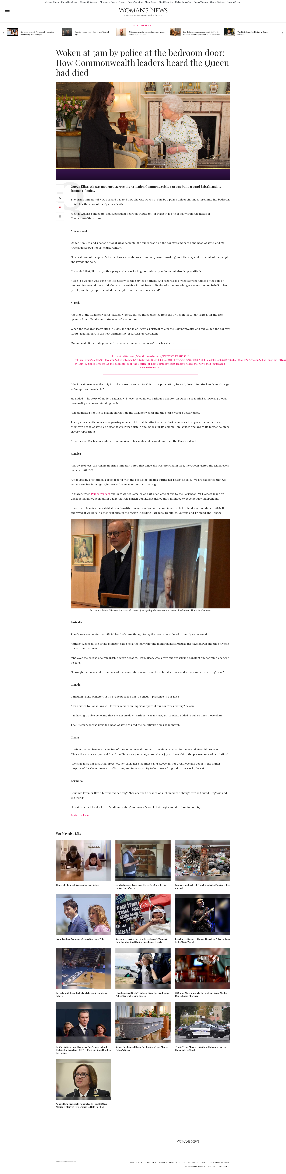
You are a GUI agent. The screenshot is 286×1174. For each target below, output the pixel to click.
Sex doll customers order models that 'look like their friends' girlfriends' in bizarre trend (147, 33)
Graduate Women (219, 1162)
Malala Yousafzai (183, 2)
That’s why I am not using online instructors (77, 885)
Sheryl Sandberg (69, 2)
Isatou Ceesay (234, 2)
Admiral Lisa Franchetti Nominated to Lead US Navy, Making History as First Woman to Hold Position (82, 1105)
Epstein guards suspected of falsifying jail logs (38, 33)
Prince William (100, 494)
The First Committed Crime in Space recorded (198, 33)
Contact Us (136, 1162)
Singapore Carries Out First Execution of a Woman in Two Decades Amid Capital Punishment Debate (141, 940)
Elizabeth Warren (88, 2)
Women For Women (195, 1166)
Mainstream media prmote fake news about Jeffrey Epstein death (92, 33)
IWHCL (204, 1162)
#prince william (80, 815)
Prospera (224, 1166)
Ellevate (193, 1162)
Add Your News (142, 25)
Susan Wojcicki (135, 2)
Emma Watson (201, 2)
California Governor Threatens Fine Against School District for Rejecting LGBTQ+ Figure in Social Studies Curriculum (83, 1050)
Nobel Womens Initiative (172, 1162)
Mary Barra (150, 2)
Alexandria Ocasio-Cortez (113, 2)
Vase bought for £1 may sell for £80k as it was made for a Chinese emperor (254, 33)
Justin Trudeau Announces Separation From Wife (80, 939)
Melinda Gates (52, 2)
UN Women (150, 1162)
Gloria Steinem (217, 2)
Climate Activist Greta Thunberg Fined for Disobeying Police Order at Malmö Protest (142, 994)
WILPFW (212, 1166)
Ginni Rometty (165, 2)
